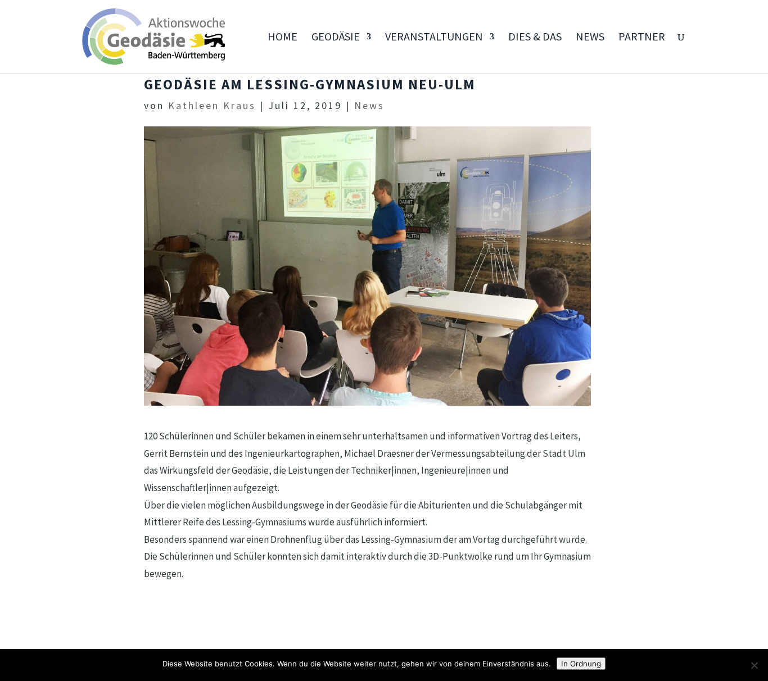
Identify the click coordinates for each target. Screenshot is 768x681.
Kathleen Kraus (212, 105)
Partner (641, 38)
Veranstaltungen (434, 38)
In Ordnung (581, 663)
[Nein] (754, 665)
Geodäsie (335, 38)
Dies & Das (535, 38)
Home (282, 38)
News (590, 38)
